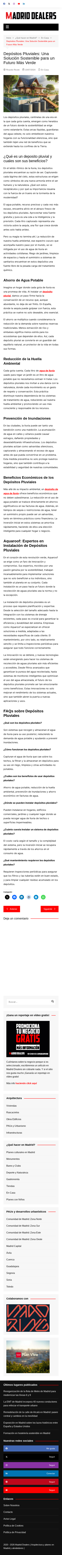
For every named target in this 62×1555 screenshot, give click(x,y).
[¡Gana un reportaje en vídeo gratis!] (28, 1039)
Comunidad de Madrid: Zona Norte (24, 1219)
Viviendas (11, 1106)
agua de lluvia (47, 370)
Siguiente (48, 909)
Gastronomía (12, 1179)
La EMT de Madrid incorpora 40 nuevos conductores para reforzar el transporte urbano (30, 1404)
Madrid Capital (13, 1246)
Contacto (8, 1512)
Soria (9, 1280)
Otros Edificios (13, 1119)
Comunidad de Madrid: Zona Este (23, 1232)
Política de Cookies (13, 1525)
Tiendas (10, 1186)
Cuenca (10, 1259)
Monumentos (13, 1159)
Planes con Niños (15, 1199)
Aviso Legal (9, 1519)
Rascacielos (12, 1112)
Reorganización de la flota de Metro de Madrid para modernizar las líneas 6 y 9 (29, 1393)
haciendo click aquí (26, 1083)
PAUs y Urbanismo (16, 1126)
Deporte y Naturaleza (17, 1172)
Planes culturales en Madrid (20, 1152)
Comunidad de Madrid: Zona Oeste (24, 1239)
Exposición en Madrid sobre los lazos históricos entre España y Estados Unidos (30, 1425)
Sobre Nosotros (11, 1505)
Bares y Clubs (13, 1166)
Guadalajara (12, 1266)
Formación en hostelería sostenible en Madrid (26, 1433)
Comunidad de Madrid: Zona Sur (23, 1226)
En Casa (45, 70)
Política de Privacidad (14, 1532)
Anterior (13, 909)
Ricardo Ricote (13, 70)
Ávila (9, 1253)
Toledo (9, 1286)
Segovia (10, 1273)
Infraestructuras (14, 1133)
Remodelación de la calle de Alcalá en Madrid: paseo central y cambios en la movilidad (30, 1414)
